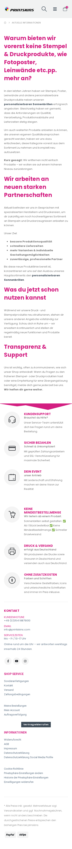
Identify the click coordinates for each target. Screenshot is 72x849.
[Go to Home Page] (5, 22)
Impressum (10, 748)
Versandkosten (13, 810)
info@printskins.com (17, 629)
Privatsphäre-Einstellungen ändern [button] (23, 773)
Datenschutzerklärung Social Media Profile (28, 757)
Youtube (16, 661)
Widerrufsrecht (12, 739)
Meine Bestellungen (15, 705)
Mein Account (12, 710)
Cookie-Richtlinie (13, 768)
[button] (44, 9)
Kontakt (8, 685)
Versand (9, 689)
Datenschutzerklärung (16, 752)
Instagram (25, 661)
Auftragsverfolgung (15, 714)
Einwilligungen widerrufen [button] (19, 781)
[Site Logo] (19, 9)
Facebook (8, 661)
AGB (6, 744)
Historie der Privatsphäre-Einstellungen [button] (26, 777)
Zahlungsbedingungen (17, 694)
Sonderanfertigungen (16, 681)
